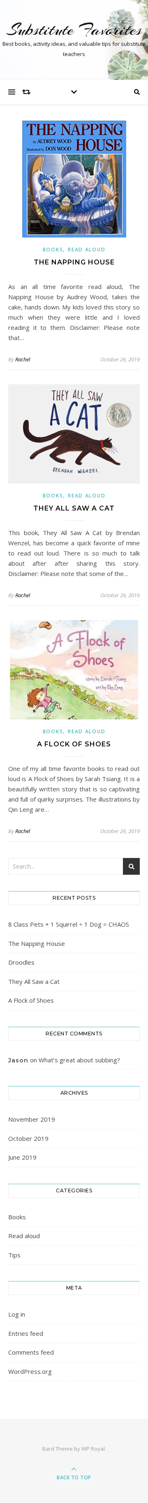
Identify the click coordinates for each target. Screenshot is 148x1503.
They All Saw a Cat (74, 508)
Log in (16, 1314)
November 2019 (31, 1119)
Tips (14, 1255)
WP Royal (93, 1448)
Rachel (22, 359)
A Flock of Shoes (74, 744)
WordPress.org (30, 1371)
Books (53, 249)
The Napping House (74, 262)
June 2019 (22, 1157)
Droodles (21, 962)
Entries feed (25, 1333)
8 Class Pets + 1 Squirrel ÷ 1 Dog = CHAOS (68, 924)
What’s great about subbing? (79, 1060)
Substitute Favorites (74, 29)
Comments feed (31, 1352)
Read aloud (86, 249)
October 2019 (28, 1138)
